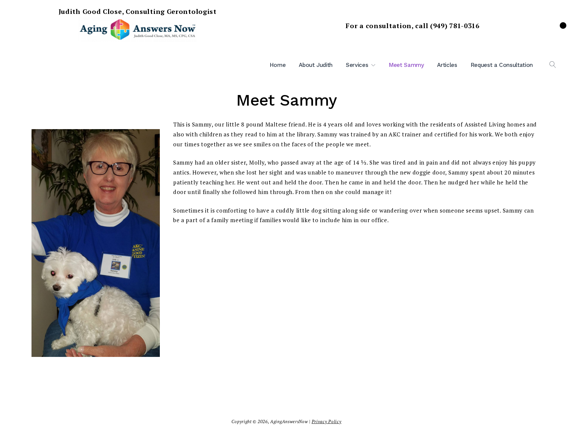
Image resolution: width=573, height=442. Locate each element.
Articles (447, 65)
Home (278, 65)
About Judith (316, 65)
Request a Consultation (502, 65)
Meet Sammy (406, 65)
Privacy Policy (327, 421)
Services (357, 65)
